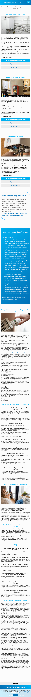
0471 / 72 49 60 (16, 64)
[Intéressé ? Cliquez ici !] (15, 88)
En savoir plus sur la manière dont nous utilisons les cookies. (15, 692)
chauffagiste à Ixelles (7, 607)
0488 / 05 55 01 (16, 123)
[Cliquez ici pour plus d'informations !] (15, 147)
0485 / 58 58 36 (16, 182)
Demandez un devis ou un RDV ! (17, 60)
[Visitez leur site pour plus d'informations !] (15, 25)
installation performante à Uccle (17, 353)
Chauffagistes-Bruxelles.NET (12, 2)
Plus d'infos (16, 67)
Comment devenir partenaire (15, 687)
